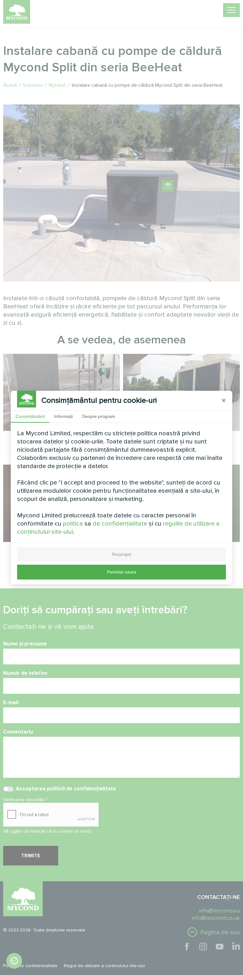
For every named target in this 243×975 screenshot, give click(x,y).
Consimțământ (30, 416)
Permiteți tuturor (121, 572)
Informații (63, 416)
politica (73, 523)
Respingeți (121, 554)
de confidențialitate (120, 523)
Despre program (98, 416)
